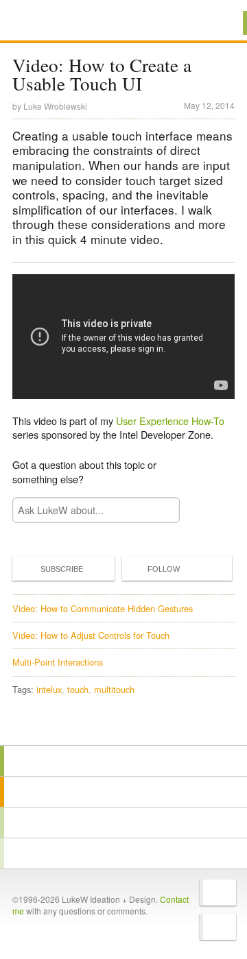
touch (78, 689)
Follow (164, 569)
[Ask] (123, 853)
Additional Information (59, 22)
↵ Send (160, 509)
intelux (49, 689)
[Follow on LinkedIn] (218, 927)
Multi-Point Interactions (57, 661)
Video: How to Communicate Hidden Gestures (102, 608)
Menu (219, 23)
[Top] (123, 725)
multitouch (114, 689)
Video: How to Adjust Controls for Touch (90, 635)
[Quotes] (123, 792)
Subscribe (61, 569)
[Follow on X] (218, 892)
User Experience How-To (170, 420)
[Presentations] (123, 823)
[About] (123, 761)
